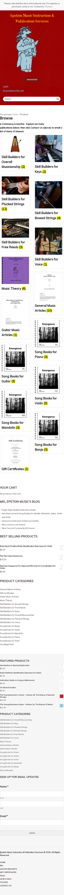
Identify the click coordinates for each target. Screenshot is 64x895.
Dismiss (48, 6)
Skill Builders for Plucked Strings (14, 619)
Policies (4, 882)
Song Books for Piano (10, 637)
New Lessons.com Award (13, 524)
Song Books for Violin (10, 641)
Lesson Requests (8, 869)
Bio (1, 865)
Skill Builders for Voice (10, 622)
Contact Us (5, 885)
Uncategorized (7, 644)
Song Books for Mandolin (11, 633)
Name (4, 786)
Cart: (6, 87)
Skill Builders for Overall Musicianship (17, 615)
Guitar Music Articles (9, 596)
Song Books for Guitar (10, 630)
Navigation (32, 80)
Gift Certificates (7, 593)
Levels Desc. (6, 879)
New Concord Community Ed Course (18, 528)
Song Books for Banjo (10, 626)
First (2, 798)
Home (15, 114)
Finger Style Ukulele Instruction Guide (19, 510)
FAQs (2, 876)
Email (4, 816)
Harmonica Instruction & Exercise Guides (20, 521)
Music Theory (6, 600)
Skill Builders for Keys (9, 611)
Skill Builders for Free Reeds (13, 607)
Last (1, 808)
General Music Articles (10, 589)
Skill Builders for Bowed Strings (14, 604)
